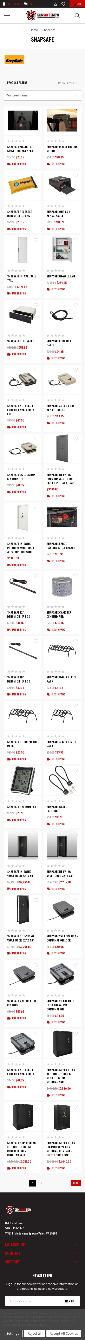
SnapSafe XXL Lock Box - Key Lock (22, 1003)
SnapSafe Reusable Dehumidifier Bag (19, 214)
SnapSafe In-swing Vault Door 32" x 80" (20, 873)
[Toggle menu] (9, 15)
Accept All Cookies (64, 1333)
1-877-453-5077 (14, 1228)
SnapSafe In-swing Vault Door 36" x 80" (60, 873)
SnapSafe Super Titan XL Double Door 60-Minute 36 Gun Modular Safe (21, 1149)
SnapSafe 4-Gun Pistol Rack (62, 744)
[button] (42, 82)
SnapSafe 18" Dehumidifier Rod (18, 679)
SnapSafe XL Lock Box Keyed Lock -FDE (60, 408)
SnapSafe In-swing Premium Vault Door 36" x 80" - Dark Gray (60, 479)
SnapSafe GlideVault (20, 341)
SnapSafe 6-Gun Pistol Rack (22, 744)
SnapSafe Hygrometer (21, 807)
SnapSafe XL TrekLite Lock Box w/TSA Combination (60, 1005)
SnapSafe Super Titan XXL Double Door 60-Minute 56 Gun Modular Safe (61, 1076)
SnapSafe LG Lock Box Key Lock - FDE (21, 477)
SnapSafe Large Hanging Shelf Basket (61, 546)
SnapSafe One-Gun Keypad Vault (58, 214)
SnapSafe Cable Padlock (57, 809)
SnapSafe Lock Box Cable (59, 343)
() (79, 4)
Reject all (34, 1333)
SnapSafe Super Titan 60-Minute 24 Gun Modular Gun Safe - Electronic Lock (61, 1149)
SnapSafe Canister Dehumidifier (59, 614)
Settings (12, 1333)
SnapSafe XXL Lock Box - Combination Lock (62, 938)
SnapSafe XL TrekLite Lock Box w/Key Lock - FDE (21, 410)
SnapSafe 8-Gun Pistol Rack (62, 679)
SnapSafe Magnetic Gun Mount (62, 149)
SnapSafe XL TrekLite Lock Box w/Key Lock (21, 1072)
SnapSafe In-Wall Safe (61, 276)
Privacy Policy (35, 1324)
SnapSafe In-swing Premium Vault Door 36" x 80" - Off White (20, 548)
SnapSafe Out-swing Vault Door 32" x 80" (20, 938)
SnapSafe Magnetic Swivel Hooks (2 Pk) (20, 149)
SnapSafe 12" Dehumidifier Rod (18, 614)
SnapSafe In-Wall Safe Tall (21, 278)
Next (75, 1183)
